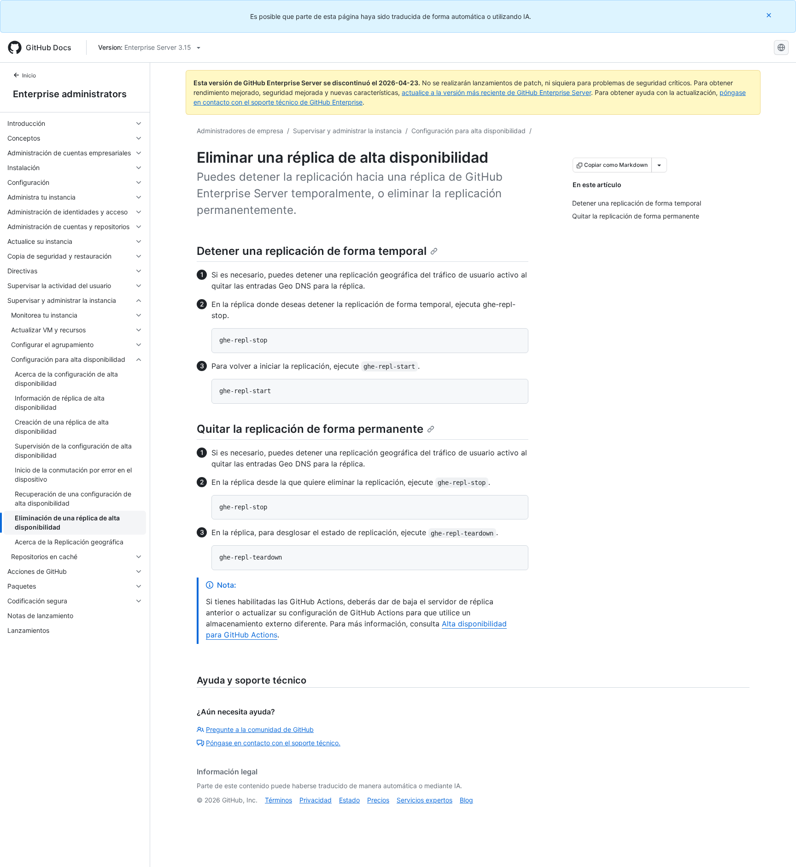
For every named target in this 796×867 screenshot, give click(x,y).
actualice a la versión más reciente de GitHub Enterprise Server (496, 92)
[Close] (769, 15)
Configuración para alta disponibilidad (468, 131)
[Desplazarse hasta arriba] (776, 847)
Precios (378, 800)
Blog (466, 800)
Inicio (29, 75)
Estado (349, 800)
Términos (278, 800)
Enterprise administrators (70, 94)
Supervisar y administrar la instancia (347, 131)
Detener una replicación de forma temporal (312, 251)
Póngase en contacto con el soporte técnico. (273, 743)
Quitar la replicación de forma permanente (310, 429)
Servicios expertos (424, 800)
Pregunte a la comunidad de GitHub (260, 729)
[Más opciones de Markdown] (659, 165)
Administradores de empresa (240, 131)
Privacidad (315, 800)
